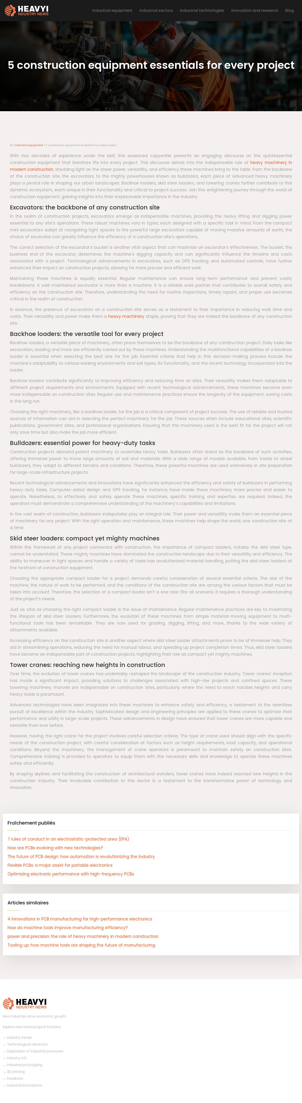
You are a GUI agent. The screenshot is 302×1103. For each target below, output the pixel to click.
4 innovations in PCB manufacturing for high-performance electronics (80, 919)
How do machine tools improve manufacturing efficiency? (68, 928)
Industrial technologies (202, 10)
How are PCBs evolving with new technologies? (55, 848)
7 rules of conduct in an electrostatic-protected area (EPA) (68, 839)
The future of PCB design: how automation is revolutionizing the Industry (81, 856)
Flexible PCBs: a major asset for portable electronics (60, 865)
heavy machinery (126, 316)
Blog (289, 10)
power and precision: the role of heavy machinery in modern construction (83, 936)
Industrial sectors (156, 10)
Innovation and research (254, 10)
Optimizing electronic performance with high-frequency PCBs (71, 874)
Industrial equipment (112, 10)
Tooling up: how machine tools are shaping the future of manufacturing (81, 945)
